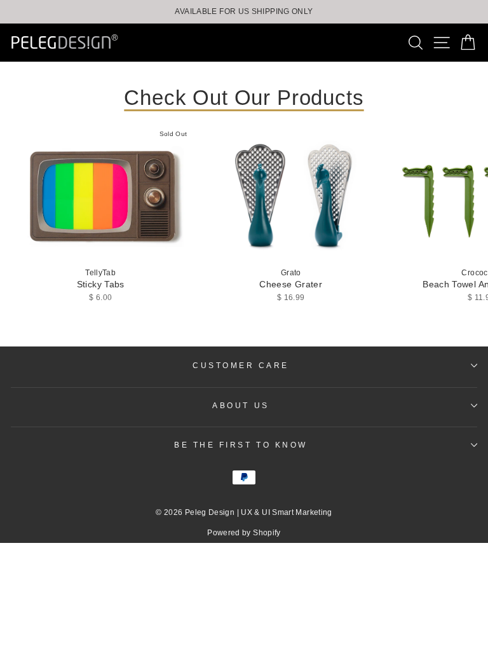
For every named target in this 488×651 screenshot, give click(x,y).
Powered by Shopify (244, 532)
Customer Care (241, 365)
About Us (240, 405)
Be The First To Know (241, 445)
